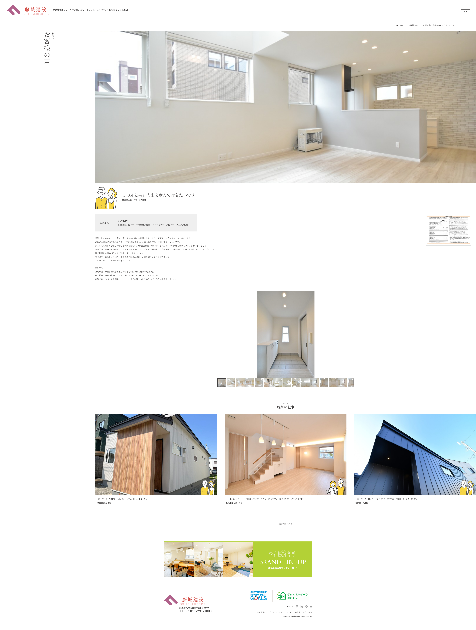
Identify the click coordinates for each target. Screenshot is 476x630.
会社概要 (261, 612)
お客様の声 (413, 25)
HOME (402, 25)
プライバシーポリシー (279, 612)
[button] (220, 334)
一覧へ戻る (287, 524)
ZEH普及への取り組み (302, 612)
